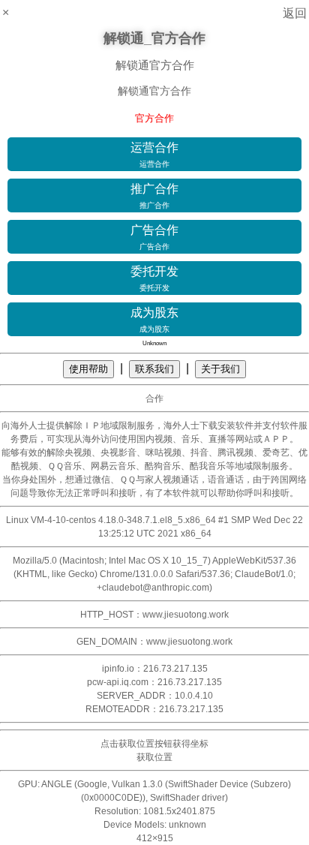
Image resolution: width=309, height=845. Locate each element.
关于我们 (220, 368)
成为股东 (154, 319)
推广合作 (154, 195)
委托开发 (154, 278)
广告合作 (154, 237)
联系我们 (154, 368)
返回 (295, 13)
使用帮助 (88, 368)
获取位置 (154, 757)
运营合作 (154, 154)
